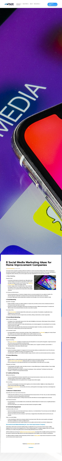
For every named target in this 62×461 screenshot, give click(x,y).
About (31, 3)
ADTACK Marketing (10, 268)
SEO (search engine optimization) (16, 360)
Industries (25, 3)
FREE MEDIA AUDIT (51, 4)
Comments (31, 447)
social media (42, 332)
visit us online (37, 435)
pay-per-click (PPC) (13, 341)
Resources (36, 3)
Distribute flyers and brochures (14, 386)
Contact (18, 4)
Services (18, 3)
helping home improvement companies (27, 431)
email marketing (12, 312)
